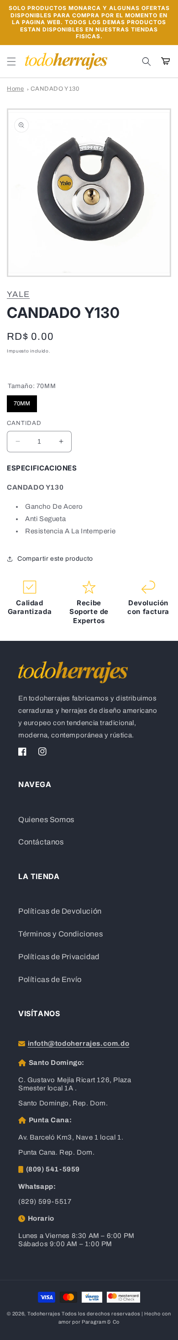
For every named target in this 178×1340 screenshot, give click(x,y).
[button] (11, 61)
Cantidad (24, 423)
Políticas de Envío (50, 979)
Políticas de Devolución (60, 911)
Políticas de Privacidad (58, 957)
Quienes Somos (46, 819)
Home (15, 89)
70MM (22, 401)
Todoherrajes (43, 1313)
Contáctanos (41, 842)
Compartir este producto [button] (55, 558)
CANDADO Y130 (55, 89)
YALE (18, 294)
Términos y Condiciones (60, 934)
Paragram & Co (101, 1322)
